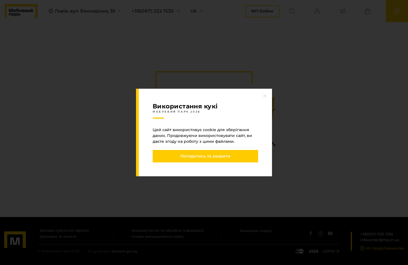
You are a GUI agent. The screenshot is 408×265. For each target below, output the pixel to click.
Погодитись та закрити (205, 156)
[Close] (265, 96)
